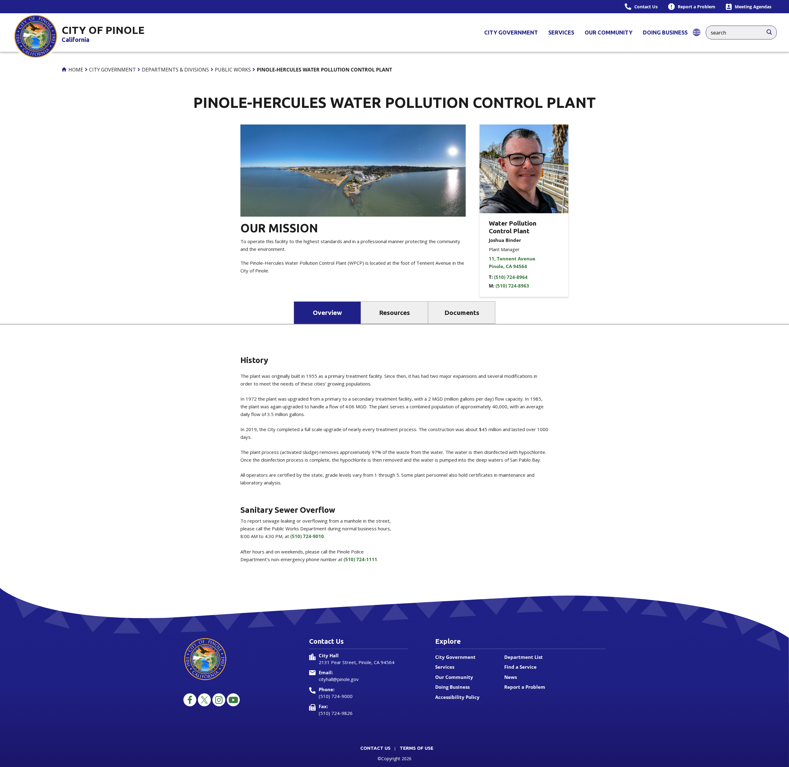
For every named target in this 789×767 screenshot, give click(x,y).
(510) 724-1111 (360, 559)
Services (561, 32)
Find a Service (520, 667)
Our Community (608, 32)
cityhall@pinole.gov (339, 679)
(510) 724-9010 (307, 536)
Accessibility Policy (457, 697)
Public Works (233, 69)
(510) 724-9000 (336, 696)
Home (75, 69)
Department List (523, 657)
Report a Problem (524, 687)
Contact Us (375, 748)
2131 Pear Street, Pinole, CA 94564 (356, 662)
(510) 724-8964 (511, 277)
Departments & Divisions (175, 69)
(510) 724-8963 (512, 286)
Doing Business (665, 32)
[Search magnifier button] (772, 30)
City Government (511, 32)
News (510, 677)
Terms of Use (416, 748)
